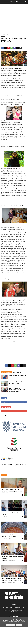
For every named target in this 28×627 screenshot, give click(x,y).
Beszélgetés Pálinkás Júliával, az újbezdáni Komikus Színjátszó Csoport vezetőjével (12, 491)
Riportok (7, 34)
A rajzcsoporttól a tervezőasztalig (17, 375)
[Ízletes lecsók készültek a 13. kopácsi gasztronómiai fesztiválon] (14, 531)
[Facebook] (2, 48)
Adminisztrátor (5, 43)
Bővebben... (18, 624)
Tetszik (24, 402)
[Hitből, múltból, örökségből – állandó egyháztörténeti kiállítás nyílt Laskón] (14, 574)
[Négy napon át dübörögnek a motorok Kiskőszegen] (4, 383)
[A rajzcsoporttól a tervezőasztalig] (4, 377)
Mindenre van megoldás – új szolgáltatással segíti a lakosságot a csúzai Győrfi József (17, 390)
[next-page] (4, 394)
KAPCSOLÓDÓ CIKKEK (6, 372)
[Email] (17, 48)
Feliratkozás (23, 410)
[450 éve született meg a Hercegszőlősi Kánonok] (14, 552)
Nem (14, 624)
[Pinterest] (8, 48)
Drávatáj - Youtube (6, 407)
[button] (2, 2)
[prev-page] (2, 394)
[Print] (20, 48)
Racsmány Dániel (5, 494)
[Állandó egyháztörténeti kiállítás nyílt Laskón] (14, 509)
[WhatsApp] (11, 48)
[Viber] (14, 48)
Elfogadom (9, 624)
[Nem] (26, 622)
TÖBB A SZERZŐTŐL (17, 372)
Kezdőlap (3, 34)
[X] (5, 48)
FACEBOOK (4, 398)
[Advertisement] (14, 19)
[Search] (26, 2)
